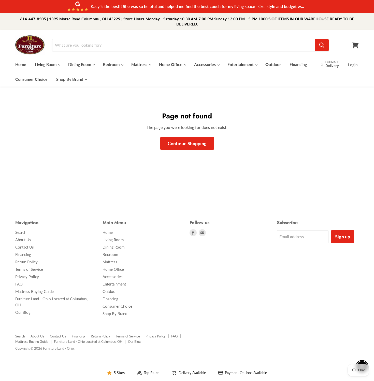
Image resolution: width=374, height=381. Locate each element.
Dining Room (80, 64)
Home (20, 64)
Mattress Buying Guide (34, 291)
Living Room (46, 64)
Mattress (139, 64)
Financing (298, 64)
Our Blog (23, 312)
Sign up (342, 236)
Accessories (205, 64)
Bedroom (112, 64)
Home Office (171, 64)
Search (20, 232)
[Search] (322, 45)
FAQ (19, 284)
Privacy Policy (27, 276)
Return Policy (26, 262)
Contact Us (24, 247)
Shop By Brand (70, 79)
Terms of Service (29, 269)
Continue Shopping (187, 143)
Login (352, 64)
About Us (23, 239)
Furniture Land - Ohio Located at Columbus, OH (88, 341)
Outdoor (273, 64)
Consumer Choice (31, 79)
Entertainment (241, 64)
